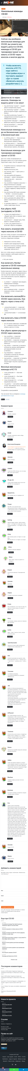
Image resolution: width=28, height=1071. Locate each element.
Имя (2, 890)
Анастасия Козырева (14, 444)
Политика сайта (4, 1029)
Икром (10, 421)
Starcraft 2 (5, 1061)
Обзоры (23, 1061)
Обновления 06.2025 (11, 991)
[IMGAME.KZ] (8, 3)
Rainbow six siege (22, 1058)
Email (2, 895)
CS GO (3, 8)
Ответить (10, 416)
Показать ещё (14, 959)
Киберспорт (18, 1061)
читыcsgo (7, 399)
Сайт (2, 900)
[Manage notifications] (3, 1068)
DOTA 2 (19, 1056)
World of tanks (11, 1061)
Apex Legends (10, 1056)
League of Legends (13, 1058)
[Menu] (1, 3)
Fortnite (23, 1056)
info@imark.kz (9, 1023)
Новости (4, 1056)
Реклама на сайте (5, 1026)
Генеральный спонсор (6, 1028)
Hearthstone (5, 1058)
